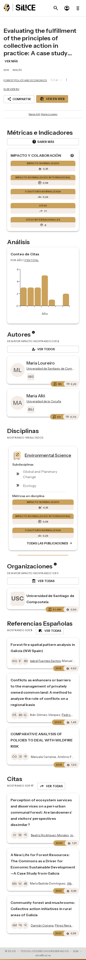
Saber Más (43, 141)
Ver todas (43, 581)
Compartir (19, 99)
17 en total (31, 260)
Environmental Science (48, 455)
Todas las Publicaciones (50, 543)
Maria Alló (34, 114)
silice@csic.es (43, 955)
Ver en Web (52, 98)
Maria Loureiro (49, 114)
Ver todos (43, 349)
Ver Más (11, 61)
